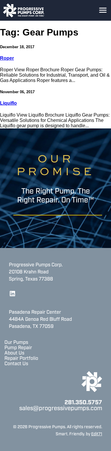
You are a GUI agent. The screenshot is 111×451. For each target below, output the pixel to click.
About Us (14, 353)
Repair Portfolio (21, 358)
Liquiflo (8, 103)
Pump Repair (18, 348)
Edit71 (96, 434)
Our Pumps (16, 342)
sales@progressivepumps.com (60, 409)
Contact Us (16, 364)
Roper (7, 58)
